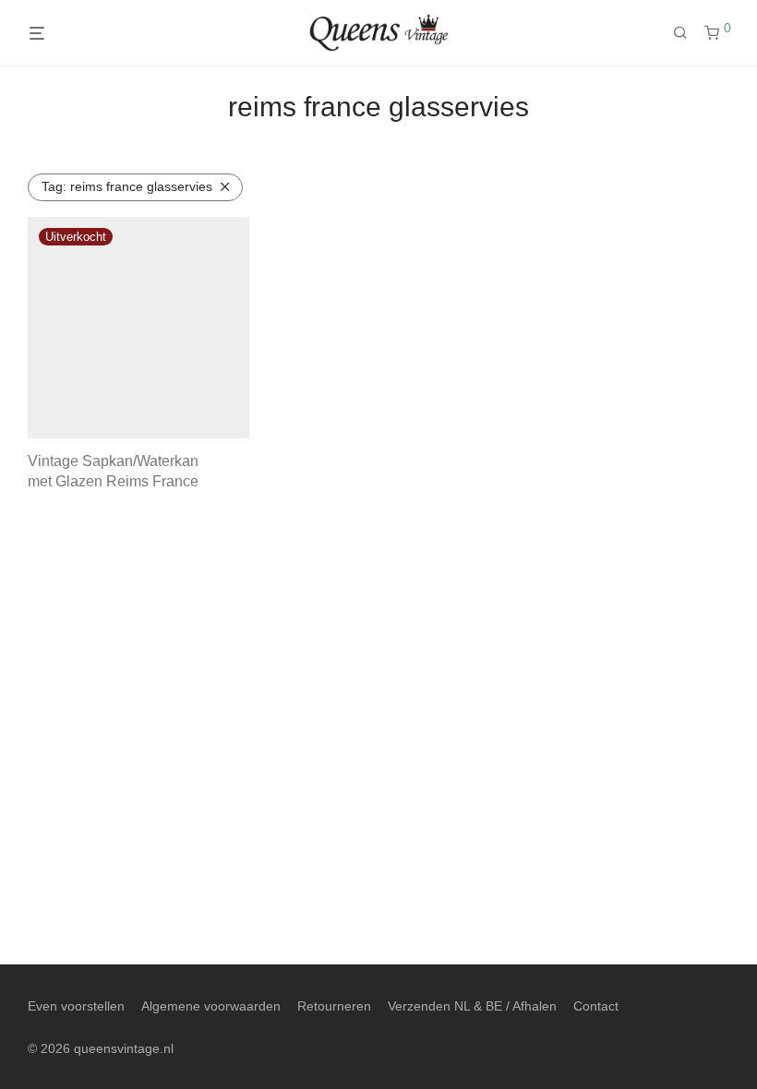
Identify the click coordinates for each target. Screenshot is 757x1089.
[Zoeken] (687, 33)
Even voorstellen (76, 1006)
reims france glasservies (127, 186)
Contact (596, 1006)
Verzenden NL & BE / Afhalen (472, 1006)
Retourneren (334, 1006)
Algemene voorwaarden (211, 1006)
